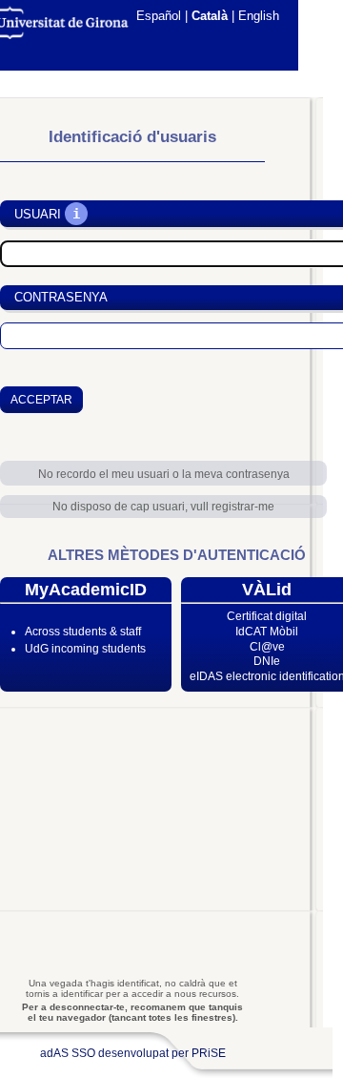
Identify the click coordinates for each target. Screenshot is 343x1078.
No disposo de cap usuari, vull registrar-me (163, 506)
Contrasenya (61, 297)
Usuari (37, 214)
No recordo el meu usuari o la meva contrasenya (164, 474)
